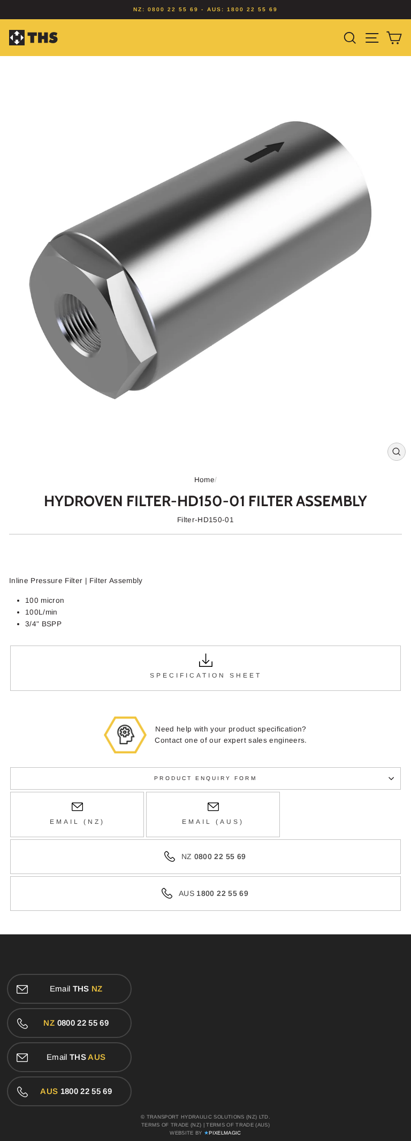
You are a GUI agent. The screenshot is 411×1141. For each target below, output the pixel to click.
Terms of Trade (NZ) (171, 1125)
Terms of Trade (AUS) (238, 1125)
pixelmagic (225, 1133)
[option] (205, 9)
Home (204, 480)
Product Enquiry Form (205, 778)
